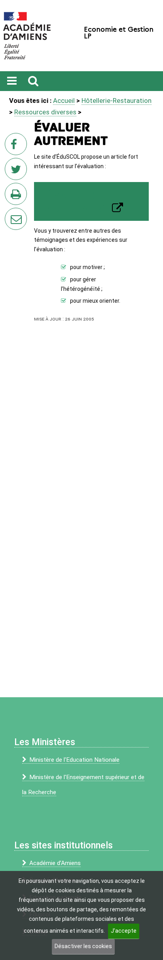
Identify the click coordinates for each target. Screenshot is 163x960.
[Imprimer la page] (17, 196)
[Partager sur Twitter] (17, 171)
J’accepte (123, 931)
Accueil (64, 100)
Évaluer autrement (77, 202)
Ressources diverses (45, 112)
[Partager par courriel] (10, 213)
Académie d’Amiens (55, 863)
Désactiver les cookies (83, 946)
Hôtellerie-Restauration (117, 100)
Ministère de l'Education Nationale (74, 759)
